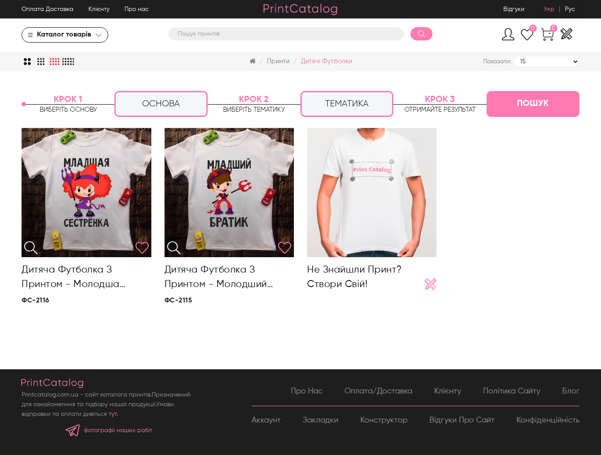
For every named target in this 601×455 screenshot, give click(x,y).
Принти (278, 61)
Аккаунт (266, 420)
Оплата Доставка (47, 9)
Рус (570, 9)
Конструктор (383, 420)
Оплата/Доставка (378, 391)
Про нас (137, 9)
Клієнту (99, 9)
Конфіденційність (548, 420)
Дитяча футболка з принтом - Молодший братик (216, 278)
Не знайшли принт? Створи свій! (354, 277)
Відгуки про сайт (462, 420)
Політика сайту (511, 391)
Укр (549, 9)
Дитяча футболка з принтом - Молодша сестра (71, 278)
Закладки (320, 420)
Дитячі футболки (326, 61)
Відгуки (513, 9)
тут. (113, 414)
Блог (570, 391)
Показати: (497, 61)
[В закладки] (142, 248)
